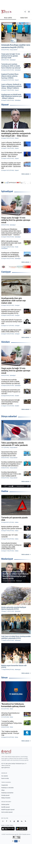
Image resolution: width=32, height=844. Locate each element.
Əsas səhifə (8, 18)
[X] (10, 821)
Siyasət (5, 104)
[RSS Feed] (25, 821)
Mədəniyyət (7, 559)
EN (13, 841)
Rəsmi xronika (5, 778)
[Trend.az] (6, 11)
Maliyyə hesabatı (5, 797)
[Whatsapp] (2, 821)
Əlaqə (2, 790)
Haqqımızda (4, 785)
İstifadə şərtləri (5, 804)
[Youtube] (14, 821)
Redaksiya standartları (7, 792)
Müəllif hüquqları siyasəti (7, 809)
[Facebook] (6, 821)
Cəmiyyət (6, 272)
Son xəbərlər (4, 776)
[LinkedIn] (21, 821)
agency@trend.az (5, 767)
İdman (4, 677)
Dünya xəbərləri (9, 416)
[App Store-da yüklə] (8, 828)
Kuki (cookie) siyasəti (6, 812)
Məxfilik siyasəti (5, 807)
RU (19, 841)
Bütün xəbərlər (25, 174)
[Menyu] (29, 11)
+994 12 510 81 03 (5, 765)
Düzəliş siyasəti (5, 795)
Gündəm (5, 342)
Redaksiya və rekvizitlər (7, 787)
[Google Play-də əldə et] (21, 828)
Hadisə (4, 491)
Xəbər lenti (24, 18)
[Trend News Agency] (6, 752)
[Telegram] (17, 821)
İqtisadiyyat (7, 191)
